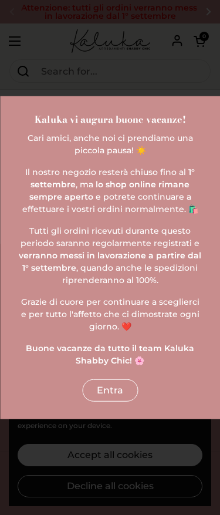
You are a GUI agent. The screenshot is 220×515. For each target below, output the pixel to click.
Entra (110, 390)
